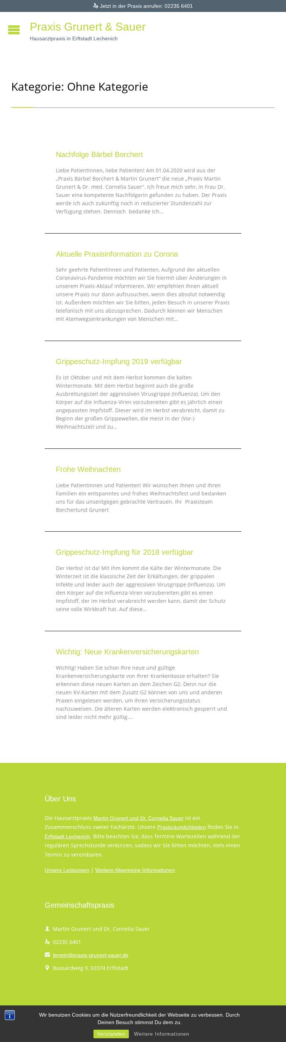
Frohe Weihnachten (88, 469)
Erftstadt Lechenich (67, 836)
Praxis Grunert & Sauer (88, 27)
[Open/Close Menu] (15, 29)
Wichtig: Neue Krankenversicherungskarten (127, 652)
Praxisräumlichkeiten (181, 827)
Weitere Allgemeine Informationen (135, 870)
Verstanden (111, 1034)
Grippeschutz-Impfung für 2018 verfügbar (124, 552)
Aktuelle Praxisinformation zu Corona (117, 254)
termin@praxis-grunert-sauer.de (86, 955)
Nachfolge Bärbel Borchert (99, 154)
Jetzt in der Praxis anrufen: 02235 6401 (143, 6)
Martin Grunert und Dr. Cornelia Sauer (138, 818)
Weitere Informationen (161, 1034)
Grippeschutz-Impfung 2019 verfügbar (119, 361)
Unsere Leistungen (67, 870)
